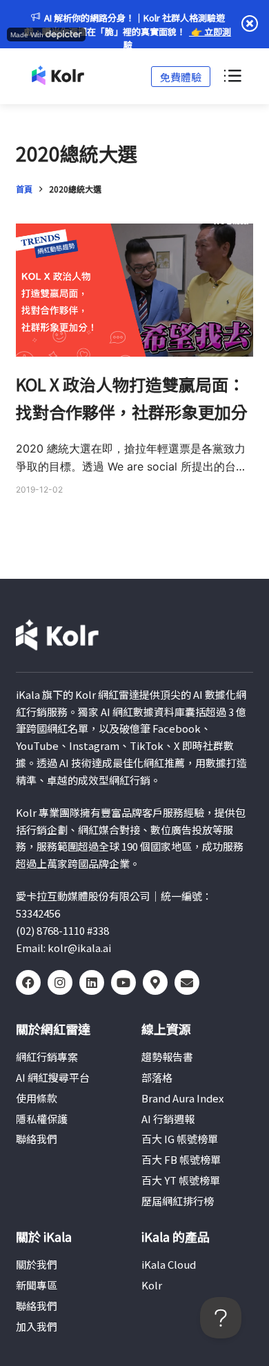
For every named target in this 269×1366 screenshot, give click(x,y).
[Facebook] (28, 982)
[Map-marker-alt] (155, 982)
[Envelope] (187, 982)
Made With (26, 35)
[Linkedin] (91, 982)
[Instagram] (60, 982)
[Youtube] (123, 982)
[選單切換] (231, 76)
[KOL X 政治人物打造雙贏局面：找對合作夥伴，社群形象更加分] (134, 290)
